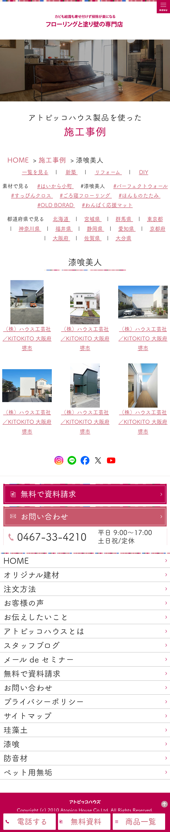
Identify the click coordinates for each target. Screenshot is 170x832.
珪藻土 (15, 730)
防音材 (15, 758)
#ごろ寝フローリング (86, 195)
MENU (163, 6)
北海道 (61, 219)
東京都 (155, 219)
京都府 (158, 228)
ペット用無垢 (27, 772)
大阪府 (61, 238)
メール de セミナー (38, 659)
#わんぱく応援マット (107, 205)
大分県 (123, 238)
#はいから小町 (55, 186)
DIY (143, 172)
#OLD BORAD (56, 205)
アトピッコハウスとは (43, 631)
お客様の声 (23, 603)
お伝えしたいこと (35, 617)
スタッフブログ (31, 645)
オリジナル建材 (31, 575)
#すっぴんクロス (32, 195)
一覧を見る (35, 172)
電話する (32, 821)
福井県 (64, 228)
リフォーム (108, 172)
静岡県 (95, 228)
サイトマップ (27, 716)
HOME (16, 561)
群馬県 (124, 219)
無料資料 (85, 821)
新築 (72, 172)
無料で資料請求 (32, 674)
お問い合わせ (27, 688)
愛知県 (127, 228)
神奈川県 (30, 228)
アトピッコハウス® (85, 801)
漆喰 (11, 744)
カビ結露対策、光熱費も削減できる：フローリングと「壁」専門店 (85, 21)
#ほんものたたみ (139, 195)
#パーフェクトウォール (140, 186)
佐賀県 (93, 238)
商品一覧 (140, 821)
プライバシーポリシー (43, 702)
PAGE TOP (164, 804)
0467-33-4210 (52, 537)
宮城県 (93, 219)
